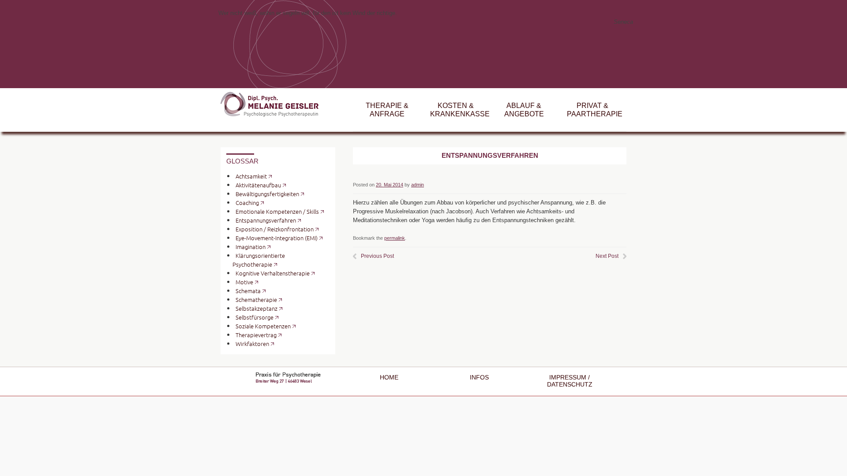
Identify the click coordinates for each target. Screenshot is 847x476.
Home (389, 377)
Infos (479, 377)
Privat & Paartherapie (594, 110)
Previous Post (377, 256)
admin (417, 184)
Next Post (607, 256)
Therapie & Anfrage (387, 110)
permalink (394, 238)
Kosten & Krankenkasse (460, 110)
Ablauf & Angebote (524, 110)
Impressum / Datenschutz (569, 381)
